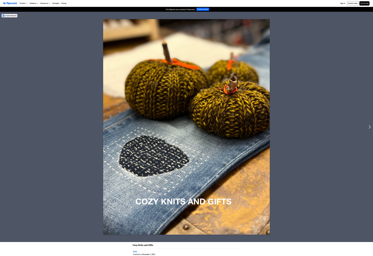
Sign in (342, 3)
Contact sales (353, 3)
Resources (44, 3)
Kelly (135, 251)
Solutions (33, 3)
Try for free (364, 3)
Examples (55, 3)
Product (22, 3)
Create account (202, 9)
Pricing (63, 3)
